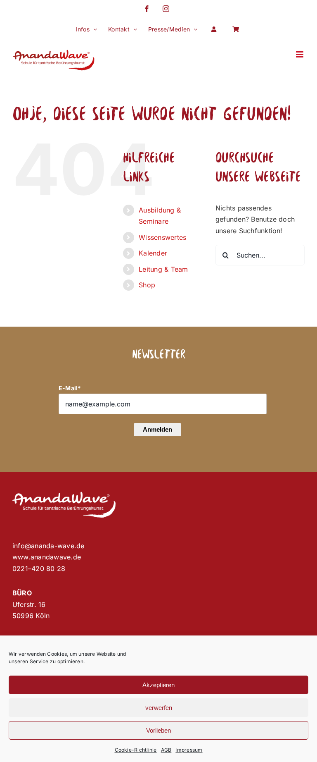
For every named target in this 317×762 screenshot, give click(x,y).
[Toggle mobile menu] (300, 54)
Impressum (188, 750)
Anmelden (157, 429)
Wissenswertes (162, 237)
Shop (147, 285)
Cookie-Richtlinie (136, 750)
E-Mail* (70, 388)
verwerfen (158, 707)
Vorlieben (158, 730)
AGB (166, 750)
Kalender (153, 253)
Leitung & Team (163, 269)
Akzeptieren (158, 684)
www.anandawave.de (46, 557)
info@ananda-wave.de (48, 546)
